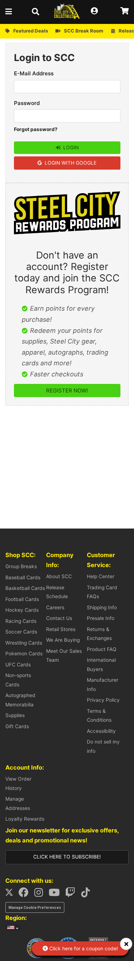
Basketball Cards (25, 588)
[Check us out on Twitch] (72, 894)
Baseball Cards (22, 577)
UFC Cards (18, 664)
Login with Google (69, 163)
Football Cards (22, 599)
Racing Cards (20, 621)
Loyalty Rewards (24, 819)
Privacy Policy (103, 700)
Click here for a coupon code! (83, 948)
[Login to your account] (96, 11)
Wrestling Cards (23, 643)
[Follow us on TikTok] (87, 894)
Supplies (15, 715)
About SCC (59, 576)
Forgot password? (36, 129)
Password (27, 103)
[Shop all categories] (10, 11)
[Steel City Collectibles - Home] (67, 11)
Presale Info (100, 618)
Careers (55, 607)
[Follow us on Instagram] (40, 894)
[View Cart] (124, 11)
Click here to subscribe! (67, 857)
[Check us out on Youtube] (56, 894)
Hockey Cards (22, 610)
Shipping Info (102, 607)
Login (70, 147)
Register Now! (67, 390)
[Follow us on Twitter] (11, 894)
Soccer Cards (21, 632)
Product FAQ (101, 649)
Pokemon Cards (24, 653)
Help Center (100, 576)
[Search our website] (38, 11)
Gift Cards (17, 726)
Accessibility (101, 731)
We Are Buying (63, 640)
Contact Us (59, 618)
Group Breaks (21, 566)
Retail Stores (60, 629)
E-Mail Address (34, 73)
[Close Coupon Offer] (126, 944)
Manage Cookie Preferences (35, 908)
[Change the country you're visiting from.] (12, 927)
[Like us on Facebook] (26, 894)
